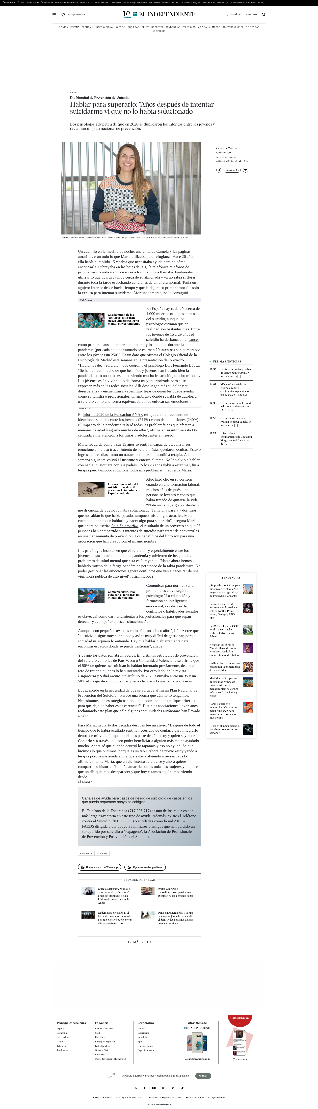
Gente (145, 27)
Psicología (86, 853)
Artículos (159, 30)
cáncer (193, 339)
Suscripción (143, 1033)
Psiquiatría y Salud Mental (99, 676)
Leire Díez (100, 1054)
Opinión (63, 27)
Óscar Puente (47, 2)
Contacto (142, 1028)
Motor (216, 27)
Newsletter (143, 1037)
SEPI (97, 1033)
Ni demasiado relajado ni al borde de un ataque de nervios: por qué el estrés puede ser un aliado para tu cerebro (115, 918)
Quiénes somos (145, 1045)
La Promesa (186, 2)
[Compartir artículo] (218, 170)
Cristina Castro (226, 148)
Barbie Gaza (154, 2)
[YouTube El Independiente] (154, 1088)
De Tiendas (252, 27)
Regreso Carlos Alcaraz (204, 2)
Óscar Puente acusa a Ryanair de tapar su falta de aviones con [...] (236, 422)
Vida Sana (204, 27)
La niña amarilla (124, 526)
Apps (140, 1041)
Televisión (189, 27)
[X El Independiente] (135, 1088)
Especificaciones (146, 1050)
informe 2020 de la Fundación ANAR (113, 414)
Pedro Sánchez (102, 1045)
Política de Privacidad (102, 1097)
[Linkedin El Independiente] (173, 1088)
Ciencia (121, 27)
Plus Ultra (100, 1037)
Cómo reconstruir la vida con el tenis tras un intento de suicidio (124, 594)
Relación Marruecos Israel (66, 2)
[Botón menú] (54, 14)
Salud (74, 92)
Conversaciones (233, 27)
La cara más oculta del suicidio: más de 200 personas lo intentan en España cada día (123, 488)
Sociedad (133, 27)
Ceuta (36, 2)
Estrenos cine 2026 (170, 2)
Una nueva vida (237, 2)
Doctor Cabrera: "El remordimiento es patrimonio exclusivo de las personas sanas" (176, 892)
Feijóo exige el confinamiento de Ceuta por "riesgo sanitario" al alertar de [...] (236, 438)
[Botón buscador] (263, 14)
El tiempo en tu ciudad (76, 14)
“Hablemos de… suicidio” (99, 365)
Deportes (157, 27)
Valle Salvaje (222, 2)
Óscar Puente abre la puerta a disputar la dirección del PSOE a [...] (236, 407)
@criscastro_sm (224, 152)
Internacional (105, 27)
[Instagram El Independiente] (163, 1088)
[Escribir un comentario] (245, 170)
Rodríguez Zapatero (105, 1041)
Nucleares (116, 2)
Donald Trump (129, 2)
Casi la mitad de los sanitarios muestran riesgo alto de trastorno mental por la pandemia (124, 319)
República (84, 2)
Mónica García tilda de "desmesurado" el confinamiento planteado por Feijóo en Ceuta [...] (234, 389)
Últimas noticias (25, 2)
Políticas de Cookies (195, 1097)
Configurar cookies (216, 1097)
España (74, 27)
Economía (87, 27)
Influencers (142, 2)
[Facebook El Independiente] (144, 1088)
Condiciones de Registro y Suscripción (164, 1097)
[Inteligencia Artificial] (197, 1052)
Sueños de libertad (254, 2)
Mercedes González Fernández (110, 1058)
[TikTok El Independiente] (182, 1088)
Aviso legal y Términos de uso (129, 1097)
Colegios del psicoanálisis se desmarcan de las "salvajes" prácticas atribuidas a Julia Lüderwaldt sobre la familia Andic (114, 895)
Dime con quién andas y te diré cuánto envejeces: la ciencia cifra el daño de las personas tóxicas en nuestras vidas (176, 918)
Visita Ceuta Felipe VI (100, 2)
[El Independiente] (159, 14)
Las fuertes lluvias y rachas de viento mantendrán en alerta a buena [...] (235, 373)
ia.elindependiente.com (197, 1058)
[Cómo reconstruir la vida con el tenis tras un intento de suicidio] (91, 595)
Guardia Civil (101, 1050)
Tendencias (173, 27)
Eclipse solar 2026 (104, 1028)
